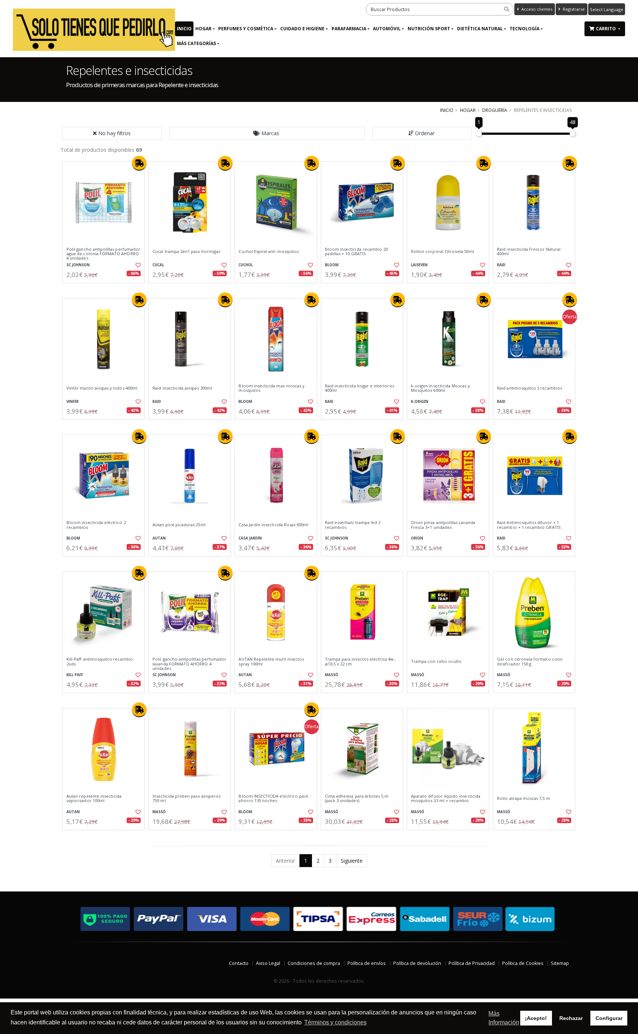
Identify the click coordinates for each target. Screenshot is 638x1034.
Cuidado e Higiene (302, 28)
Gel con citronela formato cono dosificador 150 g (530, 661)
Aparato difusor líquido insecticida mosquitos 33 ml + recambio (445, 798)
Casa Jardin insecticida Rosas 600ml (273, 525)
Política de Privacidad (472, 963)
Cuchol (246, 265)
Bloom (332, 265)
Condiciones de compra (314, 963)
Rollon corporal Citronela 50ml (442, 251)
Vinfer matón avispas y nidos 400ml (101, 388)
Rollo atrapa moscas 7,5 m (523, 798)
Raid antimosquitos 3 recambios (529, 388)
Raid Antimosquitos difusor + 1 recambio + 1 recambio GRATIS (529, 525)
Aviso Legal (268, 963)
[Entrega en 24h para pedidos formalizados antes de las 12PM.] (139, 163)
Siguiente (352, 860)
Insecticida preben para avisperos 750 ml (186, 798)
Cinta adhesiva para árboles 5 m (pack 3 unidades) (357, 798)
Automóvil (387, 28)
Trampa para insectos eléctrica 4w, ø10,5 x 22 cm (360, 661)
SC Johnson (78, 265)
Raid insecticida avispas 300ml (182, 388)
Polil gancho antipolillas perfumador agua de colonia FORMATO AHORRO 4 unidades (103, 254)
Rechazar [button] (571, 1018)
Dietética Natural (480, 28)
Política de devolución (417, 963)
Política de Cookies (522, 963)
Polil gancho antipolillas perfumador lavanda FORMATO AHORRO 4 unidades (189, 664)
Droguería (494, 110)
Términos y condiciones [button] (335, 1022)
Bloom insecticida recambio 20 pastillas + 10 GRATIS (356, 251)
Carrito (606, 28)
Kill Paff (74, 674)
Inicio (184, 28)
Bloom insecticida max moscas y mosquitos (272, 388)
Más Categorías (196, 43)
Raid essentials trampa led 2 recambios (353, 525)
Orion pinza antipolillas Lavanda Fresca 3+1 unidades (443, 525)
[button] (267, 133)
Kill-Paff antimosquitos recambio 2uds (99, 661)
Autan (159, 538)
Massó (331, 674)
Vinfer (72, 401)
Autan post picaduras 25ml (178, 525)
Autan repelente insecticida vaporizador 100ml (94, 798)
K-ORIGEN (419, 401)
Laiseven (419, 265)
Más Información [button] (503, 1018)
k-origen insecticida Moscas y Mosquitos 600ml (440, 388)
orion (417, 538)
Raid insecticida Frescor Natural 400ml (528, 251)
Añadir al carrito (106, 289)
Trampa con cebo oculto (436, 661)
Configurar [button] (609, 1018)
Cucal (158, 265)
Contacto (238, 963)
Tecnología (524, 28)
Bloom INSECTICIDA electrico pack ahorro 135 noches (273, 798)
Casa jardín (250, 538)
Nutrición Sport (429, 28)
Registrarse (573, 9)
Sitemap (560, 963)
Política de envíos (366, 963)
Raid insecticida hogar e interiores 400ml (359, 388)
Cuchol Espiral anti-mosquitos (269, 251)
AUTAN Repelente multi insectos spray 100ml (271, 661)
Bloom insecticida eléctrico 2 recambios (96, 525)
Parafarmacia (349, 28)
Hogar (203, 28)
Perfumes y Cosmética (245, 28)
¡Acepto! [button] (536, 1018)
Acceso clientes (536, 9)
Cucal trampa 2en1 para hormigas (186, 251)
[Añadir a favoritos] (137, 265)
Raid (501, 265)
